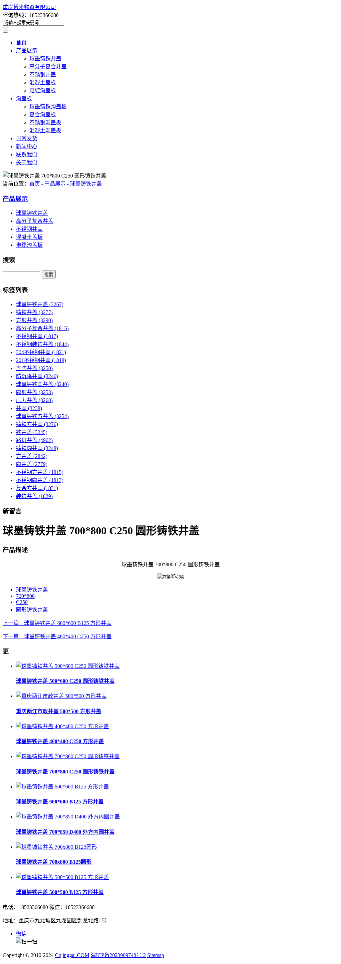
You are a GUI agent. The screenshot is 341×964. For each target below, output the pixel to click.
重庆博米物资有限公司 (29, 7)
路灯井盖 (34, 440)
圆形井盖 (34, 392)
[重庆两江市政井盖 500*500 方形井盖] (61, 696)
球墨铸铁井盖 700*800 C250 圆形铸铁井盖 (65, 771)
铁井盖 (31, 432)
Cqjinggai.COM (72, 955)
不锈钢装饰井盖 (42, 344)
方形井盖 (34, 320)
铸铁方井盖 (37, 424)
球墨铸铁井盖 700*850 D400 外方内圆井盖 (65, 832)
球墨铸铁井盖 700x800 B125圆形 (54, 862)
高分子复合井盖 (48, 66)
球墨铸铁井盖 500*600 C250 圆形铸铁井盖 (65, 681)
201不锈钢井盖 (41, 360)
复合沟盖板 (42, 114)
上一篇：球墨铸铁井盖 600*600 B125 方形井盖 (57, 623)
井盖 (29, 408)
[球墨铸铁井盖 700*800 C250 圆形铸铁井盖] (68, 756)
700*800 (25, 596)
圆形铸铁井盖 (32, 610)
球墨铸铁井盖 (45, 58)
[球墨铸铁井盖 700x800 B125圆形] (56, 847)
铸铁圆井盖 (37, 448)
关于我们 (26, 162)
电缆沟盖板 (42, 90)
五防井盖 (34, 368)
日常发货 (26, 138)
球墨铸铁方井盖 (42, 416)
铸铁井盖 (34, 312)
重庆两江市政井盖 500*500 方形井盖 (58, 711)
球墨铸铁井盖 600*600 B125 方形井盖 (60, 801)
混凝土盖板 (42, 82)
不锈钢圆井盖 (39, 480)
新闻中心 (26, 146)
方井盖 (31, 456)
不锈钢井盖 (42, 74)
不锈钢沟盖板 (45, 122)
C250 (22, 602)
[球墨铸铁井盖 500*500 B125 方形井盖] (62, 877)
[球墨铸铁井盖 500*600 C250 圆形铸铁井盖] (68, 666)
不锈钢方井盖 (39, 472)
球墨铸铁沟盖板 (48, 106)
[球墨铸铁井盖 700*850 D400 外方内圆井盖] (68, 816)
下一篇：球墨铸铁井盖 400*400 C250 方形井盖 (57, 636)
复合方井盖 (37, 488)
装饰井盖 (34, 496)
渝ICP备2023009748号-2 (118, 955)
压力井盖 (34, 400)
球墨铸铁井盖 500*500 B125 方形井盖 (60, 892)
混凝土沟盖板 (45, 130)
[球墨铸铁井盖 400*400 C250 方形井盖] (62, 726)
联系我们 (26, 154)
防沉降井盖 (37, 376)
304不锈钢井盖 (41, 352)
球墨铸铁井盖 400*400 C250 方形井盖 (60, 741)
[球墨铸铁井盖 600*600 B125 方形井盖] (62, 786)
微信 (21, 934)
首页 (21, 42)
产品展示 (26, 50)
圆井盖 (31, 464)
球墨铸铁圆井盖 (42, 384)
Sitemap (155, 955)
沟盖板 (24, 98)
